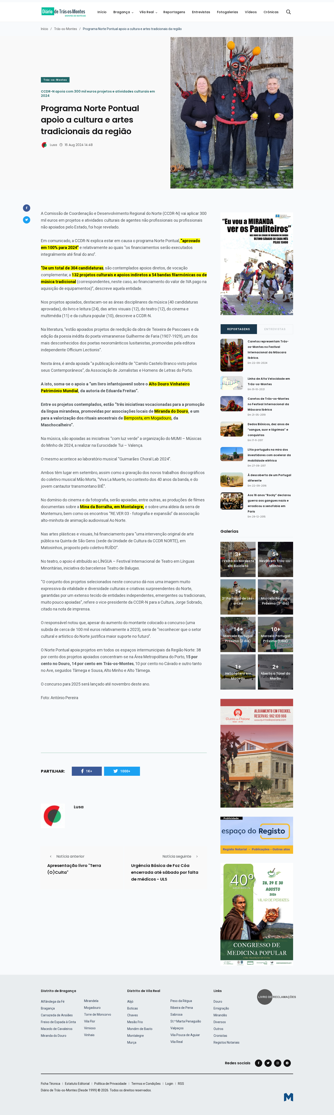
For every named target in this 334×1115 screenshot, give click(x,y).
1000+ (125, 771)
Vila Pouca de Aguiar (185, 1035)
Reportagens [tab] (238, 329)
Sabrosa (176, 1014)
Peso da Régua (181, 1001)
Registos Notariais (226, 1042)
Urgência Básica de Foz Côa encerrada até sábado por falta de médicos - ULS (164, 872)
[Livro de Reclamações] (277, 996)
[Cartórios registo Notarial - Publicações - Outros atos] (256, 835)
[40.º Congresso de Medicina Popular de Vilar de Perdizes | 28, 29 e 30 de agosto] (256, 914)
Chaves (132, 1015)
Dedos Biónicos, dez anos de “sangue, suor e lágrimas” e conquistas (268, 429)
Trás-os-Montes (65, 29)
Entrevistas (201, 12)
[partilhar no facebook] (26, 208)
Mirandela (91, 1001)
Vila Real (147, 12)
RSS (181, 1083)
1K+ (89, 771)
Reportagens (174, 12)
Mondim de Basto (139, 1029)
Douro (218, 1001)
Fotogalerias (227, 12)
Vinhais (89, 1035)
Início (102, 12)
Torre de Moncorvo (97, 1014)
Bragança (121, 12)
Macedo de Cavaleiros (56, 1029)
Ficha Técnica (50, 1083)
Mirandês (220, 1015)
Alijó (130, 1001)
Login (169, 1083)
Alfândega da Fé (53, 1001)
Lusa (53, 145)
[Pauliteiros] (256, 263)
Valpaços (177, 1028)
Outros (218, 1029)
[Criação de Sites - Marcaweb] (288, 1097)
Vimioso (90, 1028)
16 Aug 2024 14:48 (79, 145)
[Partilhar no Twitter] (26, 220)
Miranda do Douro (53, 1035)
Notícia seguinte (176, 856)
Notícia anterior (70, 856)
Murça (131, 1042)
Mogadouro (92, 1008)
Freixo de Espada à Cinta (58, 1022)
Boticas (132, 1008)
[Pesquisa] (288, 12)
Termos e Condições (146, 1083)
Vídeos (251, 12)
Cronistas (220, 1035)
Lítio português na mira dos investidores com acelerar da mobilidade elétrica (269, 455)
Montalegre (135, 1035)
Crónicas (271, 12)
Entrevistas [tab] (275, 329)
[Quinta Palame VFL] (256, 753)
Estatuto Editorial (77, 1083)
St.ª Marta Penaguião (185, 1021)
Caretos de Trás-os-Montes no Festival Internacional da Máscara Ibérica (268, 404)
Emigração (221, 1008)
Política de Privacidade (110, 1083)
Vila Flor (89, 1021)
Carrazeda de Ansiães (57, 1015)
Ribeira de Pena (181, 1008)
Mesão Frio (135, 1022)
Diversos (220, 1022)
